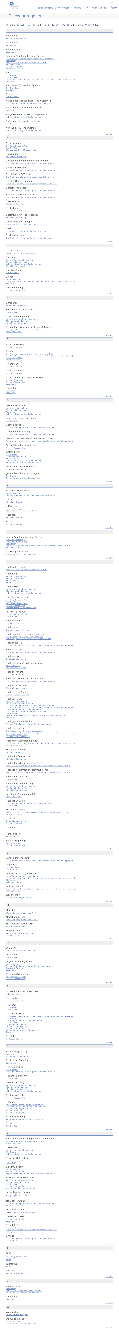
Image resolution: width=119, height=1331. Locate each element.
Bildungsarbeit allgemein (17, 321)
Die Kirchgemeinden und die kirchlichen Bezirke (28, 103)
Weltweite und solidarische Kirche (22, 224)
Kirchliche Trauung (15, 502)
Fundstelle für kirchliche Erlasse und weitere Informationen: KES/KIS (38, 546)
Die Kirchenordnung (15, 540)
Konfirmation (12, 459)
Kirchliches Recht (14, 814)
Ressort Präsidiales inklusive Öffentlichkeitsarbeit (29, 724)
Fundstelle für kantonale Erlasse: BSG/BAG (26, 63)
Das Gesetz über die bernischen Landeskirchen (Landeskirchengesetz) (39, 356)
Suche (103, 7)
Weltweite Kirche (14, 332)
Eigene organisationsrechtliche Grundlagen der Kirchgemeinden (36, 715)
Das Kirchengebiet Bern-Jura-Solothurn (24, 637)
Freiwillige (11, 393)
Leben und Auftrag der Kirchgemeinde (24, 117)
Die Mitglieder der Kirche (17, 623)
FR (115, 3)
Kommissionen (13, 830)
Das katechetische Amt (17, 146)
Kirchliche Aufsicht (14, 65)
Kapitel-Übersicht (44, 7)
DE (112, 3)
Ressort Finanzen (14, 67)
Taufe (8, 582)
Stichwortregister (63, 7)
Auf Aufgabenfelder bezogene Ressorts (24, 1105)
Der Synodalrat (13, 88)
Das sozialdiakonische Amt (18, 262)
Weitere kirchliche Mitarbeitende (21, 150)
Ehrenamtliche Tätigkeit (17, 306)
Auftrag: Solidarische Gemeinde (21, 260)
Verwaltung (11, 52)
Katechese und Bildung (17, 323)
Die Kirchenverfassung (16, 542)
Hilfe (85, 7)
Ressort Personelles (15, 290)
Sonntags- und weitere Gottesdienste (23, 463)
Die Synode (11, 90)
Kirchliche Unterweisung (17, 604)
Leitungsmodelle (13, 882)
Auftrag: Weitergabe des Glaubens (22, 319)
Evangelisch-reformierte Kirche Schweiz (24, 330)
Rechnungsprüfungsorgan (18, 1056)
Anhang (77, 7)
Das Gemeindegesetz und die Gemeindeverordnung (30, 59)
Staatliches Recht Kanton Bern (20, 253)
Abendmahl (11, 45)
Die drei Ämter (12, 77)
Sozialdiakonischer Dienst (18, 266)
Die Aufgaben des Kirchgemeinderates (24, 709)
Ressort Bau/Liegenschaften (19, 898)
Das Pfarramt (12, 75)
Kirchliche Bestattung (16, 38)
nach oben (109, 134)
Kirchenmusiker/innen (16, 668)
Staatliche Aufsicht (14, 69)
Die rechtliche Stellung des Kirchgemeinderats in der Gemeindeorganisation (41, 79)
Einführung (11, 61)
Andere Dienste (13, 279)
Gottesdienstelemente (16, 457)
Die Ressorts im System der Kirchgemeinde (26, 1107)
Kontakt (94, 7)
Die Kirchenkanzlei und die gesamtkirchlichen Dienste (31, 163)
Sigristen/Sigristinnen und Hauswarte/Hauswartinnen (30, 495)
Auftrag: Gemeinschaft (16, 408)
